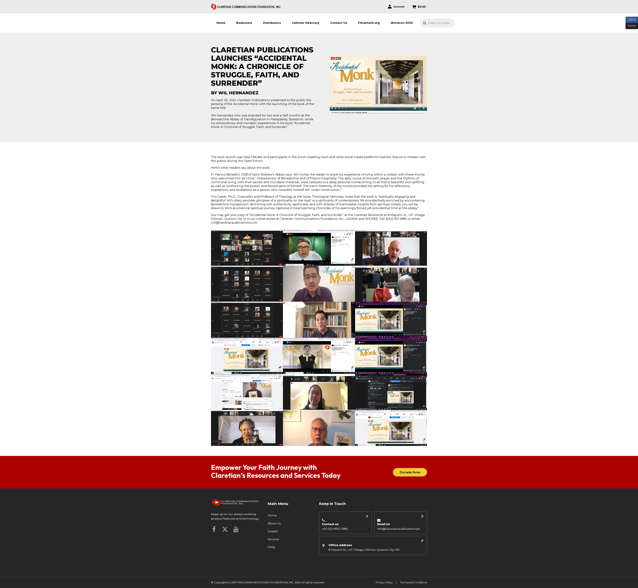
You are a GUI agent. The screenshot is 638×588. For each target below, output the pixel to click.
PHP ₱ (631, 25)
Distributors (272, 22)
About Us (274, 523)
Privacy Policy (384, 582)
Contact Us (338, 22)
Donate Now (410, 472)
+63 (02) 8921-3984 (335, 528)
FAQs (271, 547)
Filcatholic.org (369, 22)
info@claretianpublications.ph (398, 528)
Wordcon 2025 (402, 22)
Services (273, 539)
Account (398, 6)
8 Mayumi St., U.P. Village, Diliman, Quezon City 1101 (364, 549)
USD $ (632, 19)
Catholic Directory (305, 22)
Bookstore (244, 22)
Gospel (273, 531)
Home (220, 22)
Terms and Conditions (413, 582)
